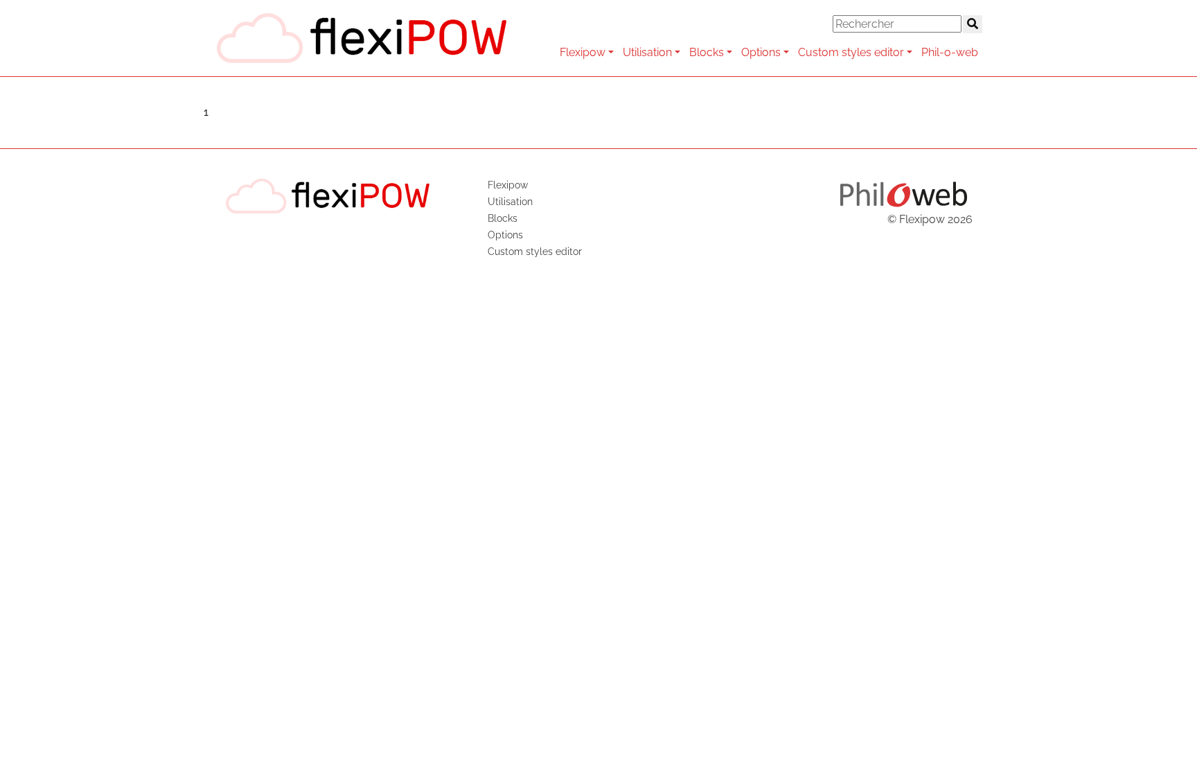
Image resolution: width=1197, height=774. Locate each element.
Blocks (706, 52)
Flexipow (582, 52)
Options (761, 52)
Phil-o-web (949, 52)
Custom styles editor (851, 52)
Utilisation (647, 52)
